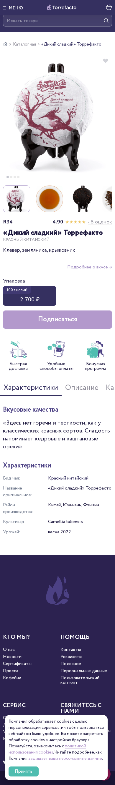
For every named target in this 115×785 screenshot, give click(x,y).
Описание (81, 388)
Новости (12, 656)
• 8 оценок (100, 222)
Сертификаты (17, 664)
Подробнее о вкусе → (89, 267)
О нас (9, 649)
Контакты (70, 649)
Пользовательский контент (79, 680)
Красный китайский (68, 478)
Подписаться (57, 319)
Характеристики (31, 388)
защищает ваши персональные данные (65, 758)
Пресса (10, 671)
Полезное (70, 664)
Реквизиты (71, 656)
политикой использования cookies (47, 749)
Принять (23, 771)
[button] (13, 7)
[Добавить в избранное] (105, 61)
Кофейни (12, 678)
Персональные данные (83, 671)
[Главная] (5, 44)
